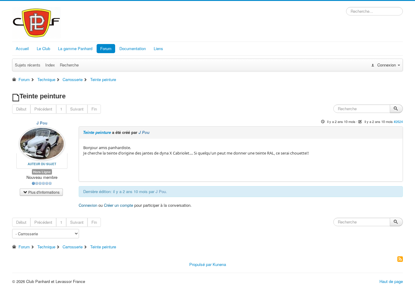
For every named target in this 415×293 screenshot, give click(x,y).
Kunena (219, 264)
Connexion (88, 205)
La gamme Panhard (75, 48)
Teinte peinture (97, 132)
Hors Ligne (42, 171)
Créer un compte (118, 205)
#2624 (398, 121)
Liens (158, 48)
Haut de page (391, 281)
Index (50, 65)
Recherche (69, 65)
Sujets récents (27, 65)
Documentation (132, 48)
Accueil (22, 48)
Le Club (43, 48)
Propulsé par (201, 264)
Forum (105, 48)
